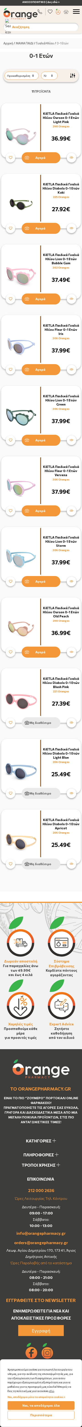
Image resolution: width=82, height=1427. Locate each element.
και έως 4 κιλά (20, 975)
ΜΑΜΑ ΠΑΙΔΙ (24, 43)
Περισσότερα (41, 1415)
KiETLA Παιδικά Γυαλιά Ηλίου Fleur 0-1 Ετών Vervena (61, 471)
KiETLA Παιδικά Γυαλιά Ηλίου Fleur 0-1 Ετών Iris (61, 329)
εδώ (51, 1391)
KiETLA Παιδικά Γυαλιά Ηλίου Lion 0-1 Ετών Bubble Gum (61, 259)
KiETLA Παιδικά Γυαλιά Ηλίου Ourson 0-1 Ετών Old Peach (61, 612)
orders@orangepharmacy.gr (41, 1242)
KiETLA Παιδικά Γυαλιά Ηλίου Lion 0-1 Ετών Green (61, 400)
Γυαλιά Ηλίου (45, 43)
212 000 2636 (41, 1190)
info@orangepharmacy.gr (41, 1233)
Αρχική (8, 43)
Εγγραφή (41, 1330)
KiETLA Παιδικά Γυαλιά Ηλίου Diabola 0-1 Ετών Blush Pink (61, 683)
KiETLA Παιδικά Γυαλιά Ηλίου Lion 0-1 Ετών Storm (61, 541)
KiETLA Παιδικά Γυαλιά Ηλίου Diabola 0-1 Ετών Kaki (61, 188)
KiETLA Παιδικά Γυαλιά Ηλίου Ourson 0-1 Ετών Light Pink (61, 118)
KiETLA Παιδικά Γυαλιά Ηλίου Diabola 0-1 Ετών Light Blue (61, 753)
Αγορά (40, 158)
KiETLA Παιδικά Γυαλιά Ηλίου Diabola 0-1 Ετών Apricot (61, 824)
